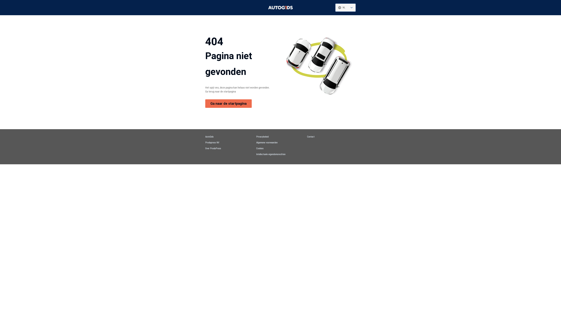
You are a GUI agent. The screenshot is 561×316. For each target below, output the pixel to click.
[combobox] (345, 8)
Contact (311, 136)
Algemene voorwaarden (267, 142)
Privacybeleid (262, 136)
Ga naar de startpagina (228, 104)
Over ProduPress (213, 148)
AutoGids (209, 136)
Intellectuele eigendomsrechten (270, 154)
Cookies (260, 148)
